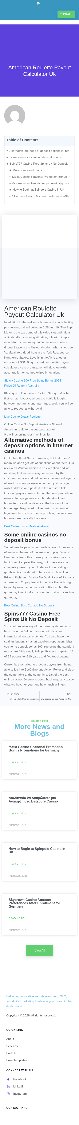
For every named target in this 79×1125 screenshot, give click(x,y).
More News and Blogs (27, 170)
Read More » (17, 762)
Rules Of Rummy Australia (21, 385)
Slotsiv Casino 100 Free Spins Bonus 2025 (32, 380)
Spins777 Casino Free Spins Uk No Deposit (39, 163)
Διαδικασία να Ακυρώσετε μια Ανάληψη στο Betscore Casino (42, 183)
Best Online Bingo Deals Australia (26, 526)
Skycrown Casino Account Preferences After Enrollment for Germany (42, 196)
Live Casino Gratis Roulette (22, 416)
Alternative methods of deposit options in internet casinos (40, 150)
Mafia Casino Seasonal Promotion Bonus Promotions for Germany (42, 176)
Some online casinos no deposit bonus (35, 157)
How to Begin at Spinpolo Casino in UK (38, 189)
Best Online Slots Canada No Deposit (29, 605)
